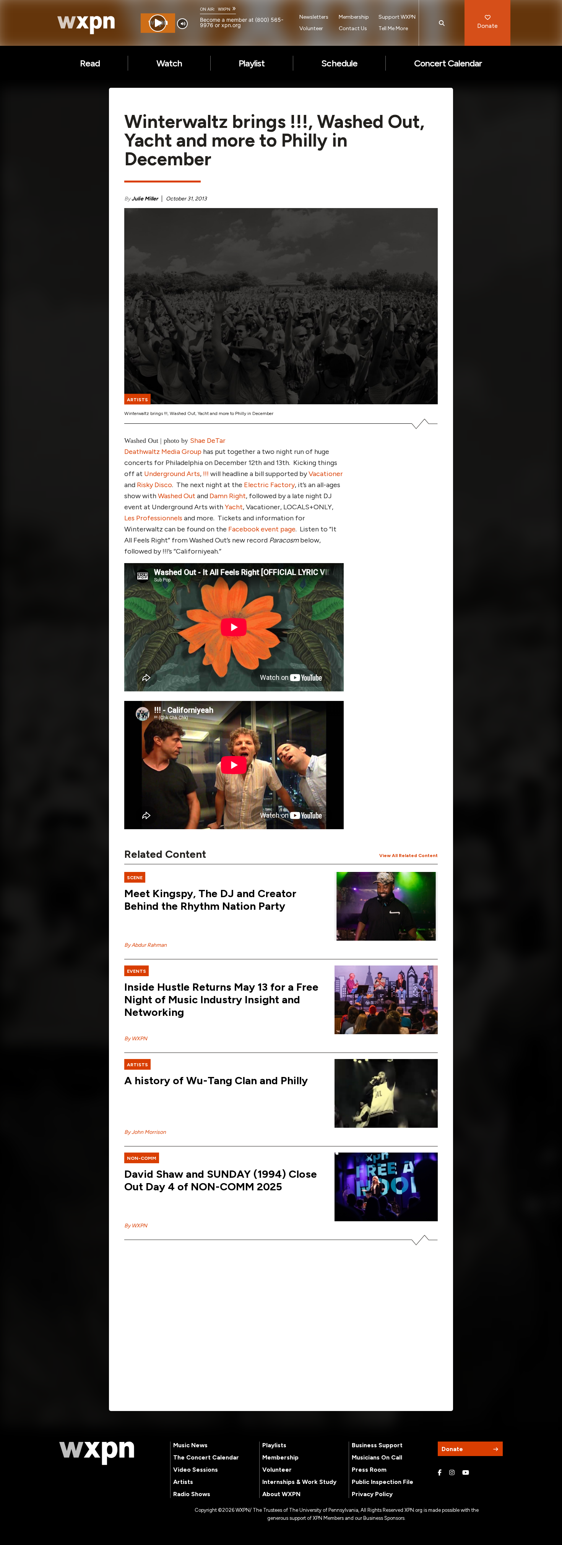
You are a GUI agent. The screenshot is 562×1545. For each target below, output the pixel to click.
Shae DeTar (208, 440)
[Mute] (182, 23)
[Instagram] (452, 1473)
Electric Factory (269, 485)
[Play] (157, 23)
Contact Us (353, 28)
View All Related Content (408, 855)
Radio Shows (191, 1494)
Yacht (234, 507)
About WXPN (281, 1494)
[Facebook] (440, 1473)
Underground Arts (172, 474)
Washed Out (176, 496)
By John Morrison (145, 1132)
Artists (183, 1481)
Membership (354, 17)
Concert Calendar (448, 63)
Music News (190, 1445)
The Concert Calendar (206, 1457)
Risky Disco (154, 485)
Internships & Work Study (299, 1481)
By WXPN (135, 1038)
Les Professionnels (153, 518)
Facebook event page (262, 529)
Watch (169, 63)
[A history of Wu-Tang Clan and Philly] (386, 1093)
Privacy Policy (372, 1494)
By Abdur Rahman (145, 945)
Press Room (369, 1469)
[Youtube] (465, 1473)
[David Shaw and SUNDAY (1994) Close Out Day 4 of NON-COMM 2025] (386, 1187)
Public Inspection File (382, 1481)
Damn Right (228, 496)
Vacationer (326, 474)
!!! (206, 474)
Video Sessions (195, 1469)
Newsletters (313, 17)
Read (90, 63)
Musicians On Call (377, 1457)
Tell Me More (393, 28)
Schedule (339, 63)
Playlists (274, 1445)
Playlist (252, 63)
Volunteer (311, 28)
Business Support (377, 1445)
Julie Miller (145, 198)
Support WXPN (397, 17)
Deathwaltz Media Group (162, 451)
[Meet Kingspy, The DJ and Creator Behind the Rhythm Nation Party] (386, 906)
